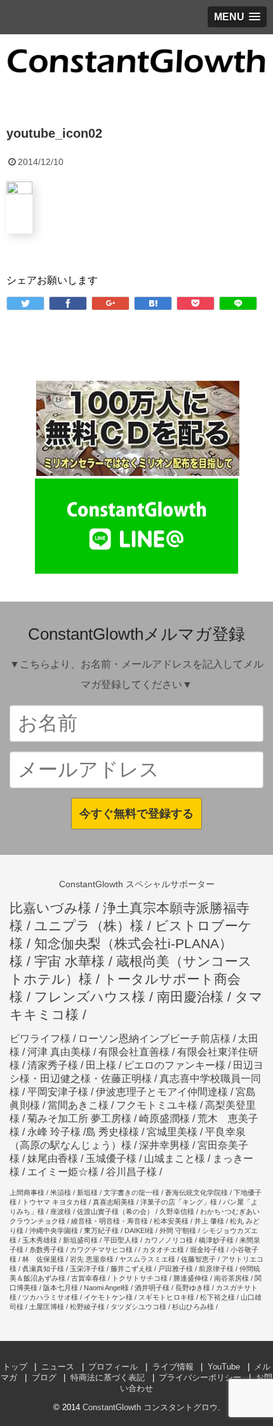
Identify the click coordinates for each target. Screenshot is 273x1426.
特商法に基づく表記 (107, 1377)
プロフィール (113, 1366)
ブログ (44, 1377)
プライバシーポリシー (200, 1377)
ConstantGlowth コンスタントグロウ (150, 1407)
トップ (15, 1366)
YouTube (224, 1366)
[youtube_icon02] (153, 303)
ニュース (57, 1366)
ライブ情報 (173, 1366)
